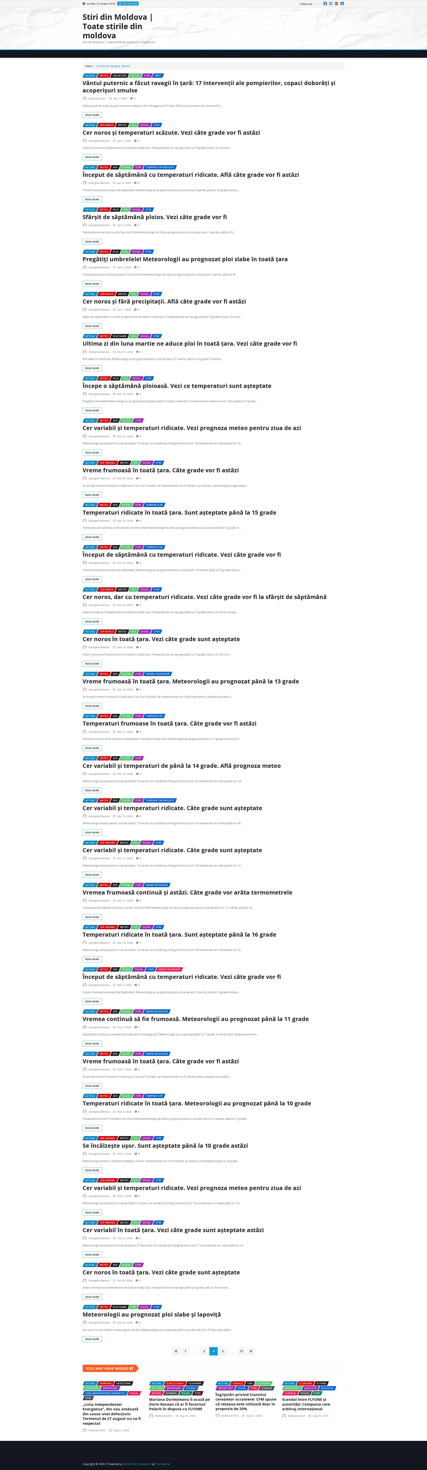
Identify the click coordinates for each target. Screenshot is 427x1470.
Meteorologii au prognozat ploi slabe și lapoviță (152, 1314)
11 (241, 1351)
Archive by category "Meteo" (113, 66)
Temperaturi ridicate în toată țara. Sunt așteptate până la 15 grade (179, 512)
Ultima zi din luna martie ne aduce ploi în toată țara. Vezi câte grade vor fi (190, 343)
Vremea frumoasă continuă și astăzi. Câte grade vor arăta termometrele (187, 892)
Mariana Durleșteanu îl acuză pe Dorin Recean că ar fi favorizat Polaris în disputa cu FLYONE (179, 1404)
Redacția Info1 (97, 98)
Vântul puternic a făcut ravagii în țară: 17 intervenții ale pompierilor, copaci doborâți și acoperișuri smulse (209, 86)
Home (88, 66)
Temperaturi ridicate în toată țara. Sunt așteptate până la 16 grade (179, 934)
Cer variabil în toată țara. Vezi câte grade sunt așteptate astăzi (173, 1230)
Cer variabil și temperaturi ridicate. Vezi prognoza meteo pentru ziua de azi (192, 428)
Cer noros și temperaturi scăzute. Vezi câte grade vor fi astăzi (171, 132)
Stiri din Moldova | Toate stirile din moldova (118, 26)
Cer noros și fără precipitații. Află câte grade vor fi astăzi (164, 301)
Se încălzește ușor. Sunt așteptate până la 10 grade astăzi (165, 1145)
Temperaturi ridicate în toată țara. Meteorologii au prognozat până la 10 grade (197, 1103)
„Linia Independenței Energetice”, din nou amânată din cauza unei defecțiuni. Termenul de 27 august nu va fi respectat (112, 1414)
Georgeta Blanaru (99, 140)
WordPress (130, 1464)
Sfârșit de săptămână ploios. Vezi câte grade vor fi (155, 217)
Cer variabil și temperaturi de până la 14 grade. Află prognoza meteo (182, 765)
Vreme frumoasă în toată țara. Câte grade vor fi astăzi (161, 470)
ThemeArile (162, 1464)
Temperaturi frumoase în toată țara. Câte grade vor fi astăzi (170, 723)
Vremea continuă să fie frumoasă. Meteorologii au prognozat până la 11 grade (196, 1019)
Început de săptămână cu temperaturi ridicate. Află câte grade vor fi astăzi (191, 174)
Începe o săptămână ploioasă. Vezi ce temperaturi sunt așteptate (177, 386)
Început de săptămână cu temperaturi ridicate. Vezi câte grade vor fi (182, 554)
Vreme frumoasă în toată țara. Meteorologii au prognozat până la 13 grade (191, 681)
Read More (92, 115)
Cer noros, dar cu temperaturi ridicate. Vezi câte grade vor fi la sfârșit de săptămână (205, 597)
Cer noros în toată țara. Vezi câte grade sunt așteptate (161, 639)
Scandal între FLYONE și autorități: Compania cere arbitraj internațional (306, 1404)
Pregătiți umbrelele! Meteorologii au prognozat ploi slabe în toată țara (185, 259)
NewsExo (145, 1464)
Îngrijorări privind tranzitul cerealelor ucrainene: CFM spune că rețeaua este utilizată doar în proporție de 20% (246, 1401)
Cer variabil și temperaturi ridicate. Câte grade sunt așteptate (172, 808)
